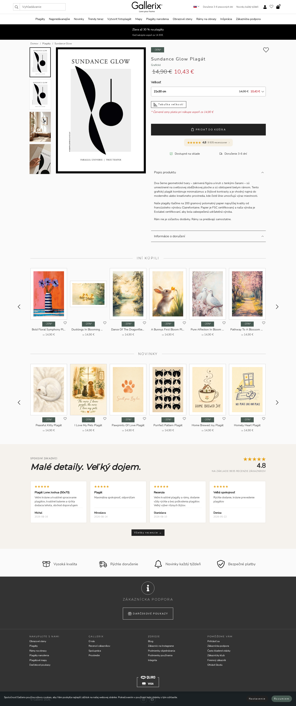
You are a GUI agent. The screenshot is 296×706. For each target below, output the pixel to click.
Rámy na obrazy (206, 19)
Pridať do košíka (211, 129)
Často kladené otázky (218, 650)
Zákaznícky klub (216, 655)
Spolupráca (95, 650)
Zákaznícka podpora (248, 19)
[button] (16, 6)
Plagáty (40, 19)
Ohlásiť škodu (215, 664)
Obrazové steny (182, 19)
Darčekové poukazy (150, 613)
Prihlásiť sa (213, 641)
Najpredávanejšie (59, 19)
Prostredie (94, 655)
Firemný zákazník (216, 660)
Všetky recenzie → (148, 532)
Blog (150, 641)
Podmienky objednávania (161, 650)
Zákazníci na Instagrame (161, 646)
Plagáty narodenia (157, 19)
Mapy (138, 19)
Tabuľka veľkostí (170, 104)
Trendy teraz (95, 19)
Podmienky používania (160, 655)
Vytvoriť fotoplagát (119, 19)
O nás (92, 641)
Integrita (152, 660)
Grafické (156, 65)
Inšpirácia (226, 19)
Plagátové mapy (38, 660)
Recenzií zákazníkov (99, 646)
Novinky (79, 19)
